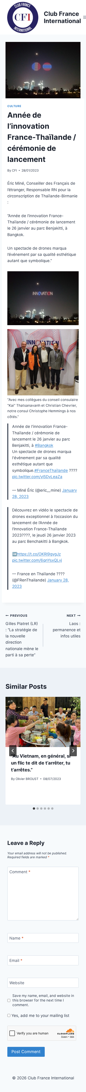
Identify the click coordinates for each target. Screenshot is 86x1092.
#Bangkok (44, 445)
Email (15, 960)
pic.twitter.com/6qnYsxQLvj (37, 560)
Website (16, 983)
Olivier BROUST (27, 779)
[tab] (34, 808)
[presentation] (43, 722)
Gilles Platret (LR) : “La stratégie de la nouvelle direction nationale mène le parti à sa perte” (22, 635)
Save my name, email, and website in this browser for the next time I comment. (43, 1000)
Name (16, 938)
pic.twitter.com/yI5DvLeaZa (37, 476)
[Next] (73, 750)
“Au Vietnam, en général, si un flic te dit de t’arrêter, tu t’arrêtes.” (40, 763)
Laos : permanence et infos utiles (66, 626)
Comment (20, 872)
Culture (14, 106)
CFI (14, 170)
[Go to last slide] (13, 750)
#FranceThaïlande (51, 470)
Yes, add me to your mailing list (39, 1015)
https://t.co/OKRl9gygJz (39, 554)
